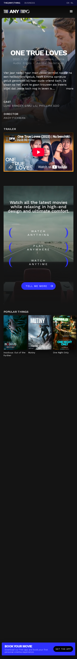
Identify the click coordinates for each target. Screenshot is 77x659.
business (30, 3)
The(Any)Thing (12, 3)
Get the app (63, 649)
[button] (71, 11)
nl (72, 3)
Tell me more (36, 286)
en (68, 3)
